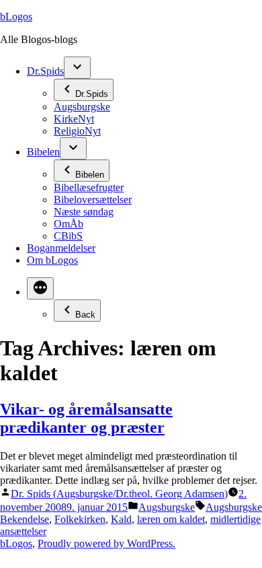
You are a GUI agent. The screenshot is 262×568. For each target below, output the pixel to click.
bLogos (16, 16)
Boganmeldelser (61, 248)
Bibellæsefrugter (89, 187)
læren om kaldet (171, 519)
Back (85, 315)
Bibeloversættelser (93, 199)
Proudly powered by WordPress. (106, 543)
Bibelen (43, 151)
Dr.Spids (45, 71)
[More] (40, 288)
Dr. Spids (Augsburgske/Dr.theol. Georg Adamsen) (119, 493)
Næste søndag (84, 211)
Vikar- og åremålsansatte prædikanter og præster (86, 418)
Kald (121, 519)
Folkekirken (79, 519)
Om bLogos (52, 260)
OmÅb (68, 223)
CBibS (68, 236)
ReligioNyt (77, 131)
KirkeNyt (74, 119)
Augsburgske (82, 106)
